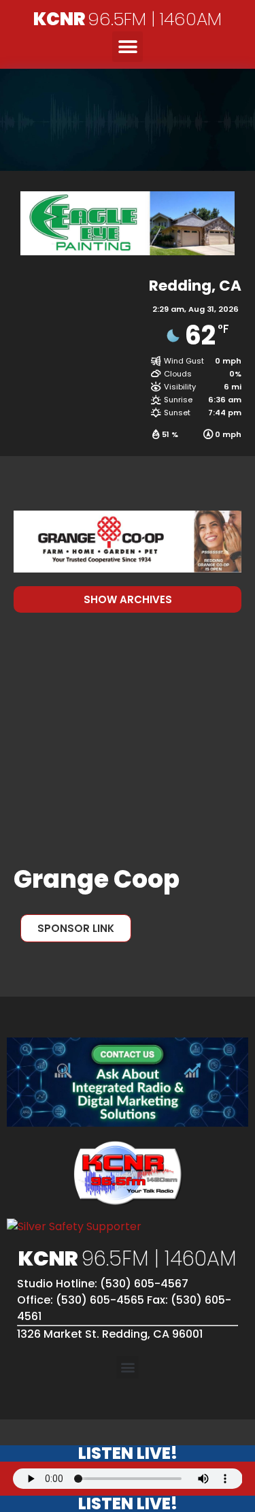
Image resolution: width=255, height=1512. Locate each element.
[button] (127, 46)
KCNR (127, 19)
